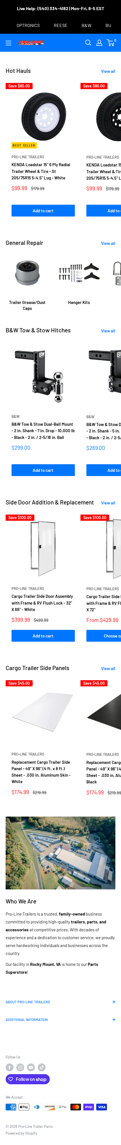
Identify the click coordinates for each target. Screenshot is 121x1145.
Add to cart (43, 210)
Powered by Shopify (21, 1133)
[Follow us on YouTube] (31, 1067)
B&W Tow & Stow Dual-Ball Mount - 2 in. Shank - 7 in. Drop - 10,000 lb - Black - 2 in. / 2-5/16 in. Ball (43, 431)
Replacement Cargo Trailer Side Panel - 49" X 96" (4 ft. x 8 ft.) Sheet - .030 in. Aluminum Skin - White (41, 771)
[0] (110, 42)
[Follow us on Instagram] (20, 1067)
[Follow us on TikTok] (42, 1067)
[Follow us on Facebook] (10, 1067)
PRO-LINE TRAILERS (28, 157)
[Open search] (88, 43)
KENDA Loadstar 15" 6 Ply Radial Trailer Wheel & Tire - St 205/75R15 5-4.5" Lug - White (41, 171)
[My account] (99, 43)
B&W (15, 416)
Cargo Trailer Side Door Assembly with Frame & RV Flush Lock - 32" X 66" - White (42, 603)
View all (108, 71)
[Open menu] (8, 43)
